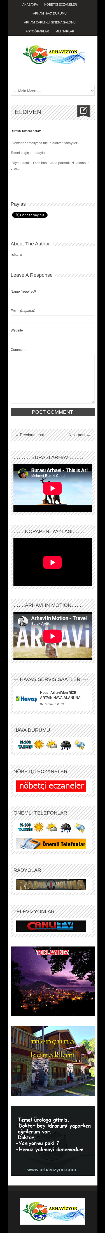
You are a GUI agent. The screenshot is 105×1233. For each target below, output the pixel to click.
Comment (18, 350)
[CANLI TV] (51, 926)
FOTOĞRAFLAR (37, 31)
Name (23, 292)
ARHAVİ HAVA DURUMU (50, 13)
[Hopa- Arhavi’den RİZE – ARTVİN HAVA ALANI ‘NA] (26, 698)
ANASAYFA (30, 4)
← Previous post (29, 434)
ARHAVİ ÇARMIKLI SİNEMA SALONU (50, 22)
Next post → (79, 434)
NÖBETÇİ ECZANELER (60, 4)
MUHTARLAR (64, 31)
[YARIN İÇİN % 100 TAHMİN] (51, 744)
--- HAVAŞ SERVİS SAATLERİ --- (50, 679)
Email (23, 311)
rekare (16, 254)
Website (17, 330)
